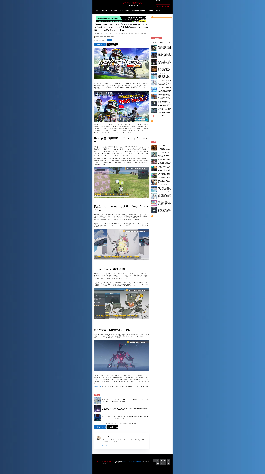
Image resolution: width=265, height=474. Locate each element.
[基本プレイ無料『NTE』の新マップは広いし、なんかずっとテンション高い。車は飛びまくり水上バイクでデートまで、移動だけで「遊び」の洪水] (154, 189)
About (97, 471)
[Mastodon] (157, 463)
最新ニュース (105, 10)
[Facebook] (161, 463)
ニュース (115, 36)
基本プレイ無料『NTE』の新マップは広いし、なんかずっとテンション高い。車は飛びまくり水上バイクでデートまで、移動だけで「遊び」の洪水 (164, 76)
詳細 (157, 10)
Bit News (109, 40)
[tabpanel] (161, 81)
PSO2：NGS (98, 386)
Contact (101, 471)
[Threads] (168, 460)
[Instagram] (161, 460)
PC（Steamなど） (124, 10)
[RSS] (168, 463)
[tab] (154, 42)
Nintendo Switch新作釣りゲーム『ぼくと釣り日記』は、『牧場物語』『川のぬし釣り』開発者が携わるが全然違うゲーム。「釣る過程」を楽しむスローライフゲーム (164, 97)
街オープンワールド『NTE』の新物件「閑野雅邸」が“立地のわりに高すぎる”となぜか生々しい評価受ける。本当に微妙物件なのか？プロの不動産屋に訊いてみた (164, 56)
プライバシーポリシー (117, 471)
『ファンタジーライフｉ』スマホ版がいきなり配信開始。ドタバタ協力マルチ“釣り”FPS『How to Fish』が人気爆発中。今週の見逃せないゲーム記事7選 (164, 176)
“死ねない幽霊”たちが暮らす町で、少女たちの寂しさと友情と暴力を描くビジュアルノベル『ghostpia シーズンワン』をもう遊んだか (164, 183)
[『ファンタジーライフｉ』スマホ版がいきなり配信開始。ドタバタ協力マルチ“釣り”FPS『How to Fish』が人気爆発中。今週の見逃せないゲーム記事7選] (154, 175)
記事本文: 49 (104, 445)
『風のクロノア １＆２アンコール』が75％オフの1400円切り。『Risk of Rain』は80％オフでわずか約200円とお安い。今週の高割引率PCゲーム (164, 169)
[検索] (169, 10)
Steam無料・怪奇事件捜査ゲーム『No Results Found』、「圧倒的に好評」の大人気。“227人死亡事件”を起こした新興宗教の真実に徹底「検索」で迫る (164, 49)
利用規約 (124, 471)
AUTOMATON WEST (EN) (162, 3)
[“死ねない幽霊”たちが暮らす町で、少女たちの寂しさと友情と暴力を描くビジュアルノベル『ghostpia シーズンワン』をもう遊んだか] (154, 182)
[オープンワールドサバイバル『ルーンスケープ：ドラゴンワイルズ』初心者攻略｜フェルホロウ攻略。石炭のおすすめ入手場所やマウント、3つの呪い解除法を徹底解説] (154, 161)
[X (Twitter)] (164, 460)
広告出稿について (108, 471)
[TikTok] (164, 463)
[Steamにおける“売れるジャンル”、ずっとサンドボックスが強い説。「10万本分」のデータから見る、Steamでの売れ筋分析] (154, 210)
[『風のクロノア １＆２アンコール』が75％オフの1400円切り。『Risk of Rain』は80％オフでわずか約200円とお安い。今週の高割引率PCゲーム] (154, 168)
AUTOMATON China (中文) (162, 6)
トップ (97, 10)
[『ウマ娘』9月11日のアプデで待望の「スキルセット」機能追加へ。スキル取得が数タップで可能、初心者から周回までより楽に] (154, 196)
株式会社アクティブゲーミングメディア (131, 461)
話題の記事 (114, 10)
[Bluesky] (157, 460)
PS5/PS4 (151, 10)
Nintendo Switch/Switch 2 (139, 10)
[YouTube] (154, 460)
